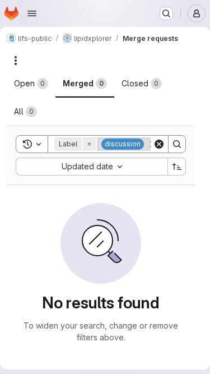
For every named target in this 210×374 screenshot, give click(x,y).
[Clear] (159, 144)
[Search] (177, 144)
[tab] (31, 84)
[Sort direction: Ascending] (177, 167)
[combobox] (91, 167)
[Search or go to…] (166, 13)
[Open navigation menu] (32, 13)
